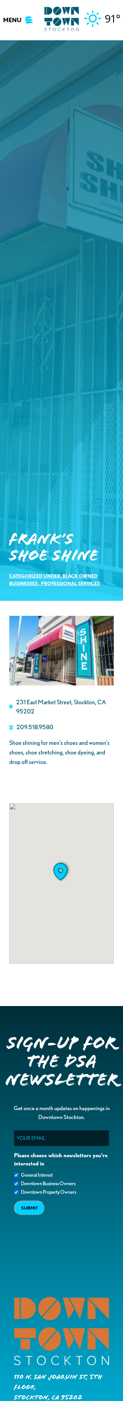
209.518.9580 (34, 727)
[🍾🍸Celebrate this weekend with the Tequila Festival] (32, 1341)
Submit (29, 1208)
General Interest (37, 1175)
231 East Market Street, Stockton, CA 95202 (61, 706)
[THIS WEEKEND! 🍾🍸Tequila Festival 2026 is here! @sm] (90, 1341)
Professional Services (70, 583)
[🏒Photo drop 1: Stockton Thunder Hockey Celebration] (90, 1284)
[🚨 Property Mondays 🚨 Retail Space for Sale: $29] (32, 1284)
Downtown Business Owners (48, 1183)
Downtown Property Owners (48, 1192)
